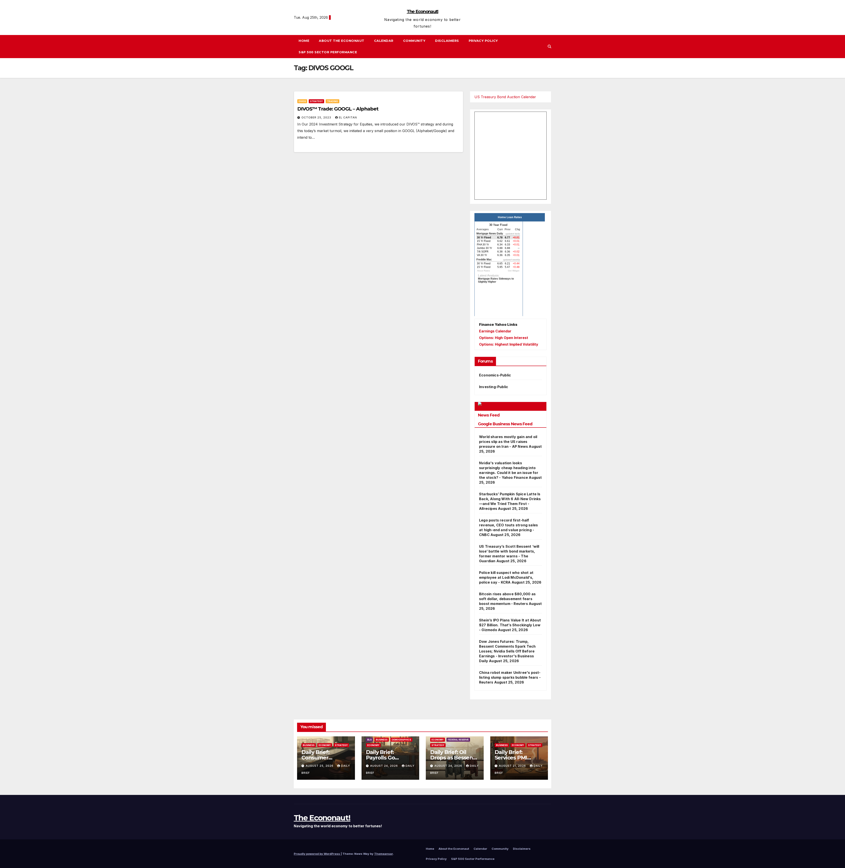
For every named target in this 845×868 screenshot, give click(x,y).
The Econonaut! (422, 11)
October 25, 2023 (316, 117)
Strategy (316, 101)
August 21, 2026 (513, 765)
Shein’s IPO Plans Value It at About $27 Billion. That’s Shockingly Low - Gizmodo (510, 625)
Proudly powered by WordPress (317, 853)
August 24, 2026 (384, 765)
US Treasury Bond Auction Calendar (505, 97)
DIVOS (302, 101)
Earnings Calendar (495, 331)
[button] (549, 46)
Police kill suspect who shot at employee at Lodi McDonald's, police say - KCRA (506, 577)
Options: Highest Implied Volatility (508, 344)
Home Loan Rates (510, 217)
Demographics (401, 739)
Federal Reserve (458, 739)
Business (308, 745)
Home (304, 41)
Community (414, 41)
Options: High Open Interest (503, 337)
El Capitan (348, 117)
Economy (325, 745)
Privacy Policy (483, 41)
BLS (369, 739)
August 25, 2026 (320, 765)
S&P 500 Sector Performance (328, 52)
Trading (332, 101)
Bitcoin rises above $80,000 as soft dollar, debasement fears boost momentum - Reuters (507, 599)
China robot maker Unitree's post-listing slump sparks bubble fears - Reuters (510, 677)
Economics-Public (495, 375)
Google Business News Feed (505, 424)
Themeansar (383, 853)
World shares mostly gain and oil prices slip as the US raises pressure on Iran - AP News (508, 442)
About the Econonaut (341, 41)
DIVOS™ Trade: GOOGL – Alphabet (337, 109)
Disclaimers (447, 41)
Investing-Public (493, 387)
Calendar (383, 41)
